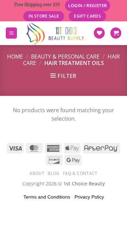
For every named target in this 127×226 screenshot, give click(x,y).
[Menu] (11, 33)
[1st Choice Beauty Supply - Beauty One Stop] (55, 33)
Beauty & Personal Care (65, 56)
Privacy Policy (89, 197)
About (36, 173)
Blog (53, 173)
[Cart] (115, 33)
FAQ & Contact (80, 173)
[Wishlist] (99, 33)
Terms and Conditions (46, 197)
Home (15, 56)
